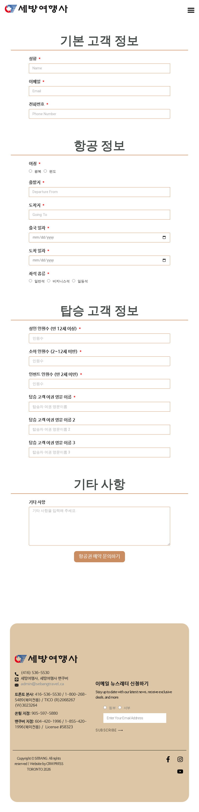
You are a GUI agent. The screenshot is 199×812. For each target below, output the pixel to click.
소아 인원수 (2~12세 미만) (54, 351)
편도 (52, 171)
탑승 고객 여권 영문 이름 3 (52, 443)
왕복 (37, 171)
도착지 (35, 205)
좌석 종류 (37, 273)
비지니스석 (61, 281)
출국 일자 (37, 228)
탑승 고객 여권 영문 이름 (51, 397)
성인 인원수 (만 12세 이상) (53, 328)
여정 (33, 163)
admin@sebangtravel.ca (42, 684)
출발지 (35, 182)
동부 (112, 708)
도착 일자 (37, 251)
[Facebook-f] (168, 759)
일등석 (83, 281)
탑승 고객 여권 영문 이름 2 (52, 420)
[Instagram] (180, 759)
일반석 (39, 281)
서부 (127, 708)
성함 (33, 58)
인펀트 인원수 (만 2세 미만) (54, 374)
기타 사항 (37, 502)
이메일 (35, 81)
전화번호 (37, 104)
